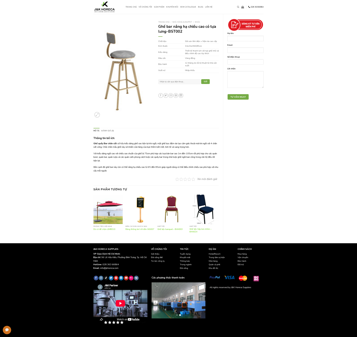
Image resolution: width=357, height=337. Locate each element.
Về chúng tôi (145, 7)
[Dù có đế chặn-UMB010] (108, 209)
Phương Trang (234, 294)
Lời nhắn (231, 68)
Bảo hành (242, 261)
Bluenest (214, 297)
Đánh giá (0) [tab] (107, 131)
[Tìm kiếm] (238, 7)
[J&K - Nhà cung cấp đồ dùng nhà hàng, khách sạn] (107, 7)
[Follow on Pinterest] (116, 278)
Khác (197, 22)
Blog (200, 7)
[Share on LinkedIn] (181, 95)
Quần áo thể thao (249, 294)
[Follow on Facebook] (96, 278)
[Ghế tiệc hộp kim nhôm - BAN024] (204, 209)
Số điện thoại (233, 56)
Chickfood (222, 294)
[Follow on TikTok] (106, 278)
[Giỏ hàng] (242, 7)
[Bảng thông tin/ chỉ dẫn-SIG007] (140, 209)
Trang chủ (131, 7)
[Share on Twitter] (165, 95)
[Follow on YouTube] (126, 278)
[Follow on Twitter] (111, 278)
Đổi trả (241, 264)
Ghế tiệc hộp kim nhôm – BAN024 (200, 230)
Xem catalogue (188, 7)
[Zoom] (97, 115)
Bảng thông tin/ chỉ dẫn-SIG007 (140, 229)
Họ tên (230, 33)
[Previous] (93, 216)
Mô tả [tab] (96, 131)
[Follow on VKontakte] (136, 278)
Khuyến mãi (172, 7)
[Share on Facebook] (160, 95)
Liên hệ (208, 7)
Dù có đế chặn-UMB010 (104, 229)
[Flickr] (131, 278)
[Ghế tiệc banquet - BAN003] (172, 209)
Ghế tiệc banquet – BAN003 (170, 229)
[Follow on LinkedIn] (121, 278)
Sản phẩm (159, 7)
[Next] (219, 216)
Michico (213, 294)
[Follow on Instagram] (101, 278)
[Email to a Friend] (170, 95)
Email (230, 45)
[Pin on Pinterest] (175, 95)
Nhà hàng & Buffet (182, 22)
